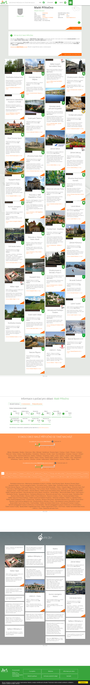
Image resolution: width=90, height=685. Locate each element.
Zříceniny (29, 151)
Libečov (62, 456)
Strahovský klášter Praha (71, 496)
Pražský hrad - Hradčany (33, 499)
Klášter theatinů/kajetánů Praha (15, 499)
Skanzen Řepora (34, 490)
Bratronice (28, 452)
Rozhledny (8, 72)
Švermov (26, 459)
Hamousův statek (67, 494)
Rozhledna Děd (77, 494)
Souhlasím (83, 682)
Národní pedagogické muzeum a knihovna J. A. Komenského (26, 505)
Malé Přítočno (43, 7)
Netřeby (26, 457)
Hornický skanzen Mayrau (12, 487)
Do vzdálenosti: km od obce (40, 441)
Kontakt (69, 676)
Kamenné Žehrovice (24, 456)
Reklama (50, 671)
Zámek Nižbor (54, 492)
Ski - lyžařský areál (70, 276)
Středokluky (14, 459)
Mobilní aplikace (32, 676)
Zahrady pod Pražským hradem (69, 503)
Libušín (67, 456)
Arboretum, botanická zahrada (53, 184)
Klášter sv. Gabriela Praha (73, 498)
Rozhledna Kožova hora (17, 483)
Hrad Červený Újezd (58, 483)
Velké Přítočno (54, 459)
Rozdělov (66, 457)
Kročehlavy (46, 456)
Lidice (72, 456)
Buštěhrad (46, 452)
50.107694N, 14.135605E (47, 17)
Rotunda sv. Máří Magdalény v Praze (18, 489)
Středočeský (45, 13)
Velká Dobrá (45, 459)
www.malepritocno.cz (71, 17)
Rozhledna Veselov (62, 485)
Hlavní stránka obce (76, 28)
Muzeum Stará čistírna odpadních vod (20, 501)
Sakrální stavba (8, 282)
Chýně (67, 452)
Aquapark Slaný (11, 490)
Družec (49, 454)
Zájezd (73, 459)
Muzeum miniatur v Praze (55, 496)
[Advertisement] (45, 386)
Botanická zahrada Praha (53, 494)
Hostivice (68, 454)
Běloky (9, 452)
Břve (34, 452)
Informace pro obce (69, 671)
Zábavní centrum (9, 202)
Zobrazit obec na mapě (18, 46)
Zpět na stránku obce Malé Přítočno (72, 54)
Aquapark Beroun (24, 494)
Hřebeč (81, 454)
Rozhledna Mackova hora (62, 499)
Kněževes (39, 456)
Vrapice (67, 459)
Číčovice (72, 452)
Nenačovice (19, 457)
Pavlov (37, 457)
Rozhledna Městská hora (37, 494)
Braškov (22, 452)
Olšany (32, 457)
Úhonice (32, 459)
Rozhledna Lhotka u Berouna (59, 489)
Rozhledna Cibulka (12, 494)
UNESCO (49, 345)
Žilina (77, 459)
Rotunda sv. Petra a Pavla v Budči (39, 489)
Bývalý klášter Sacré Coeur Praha (19, 503)
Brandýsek (15, 452)
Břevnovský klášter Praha (67, 492)
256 (67, 14)
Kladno (43, 16)
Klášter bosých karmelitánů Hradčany (40, 498)
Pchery (42, 457)
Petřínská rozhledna (59, 498)
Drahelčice (36, 454)
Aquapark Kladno (14, 485)
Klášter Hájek (52, 485)
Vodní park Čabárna (27, 487)
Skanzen (29, 72)
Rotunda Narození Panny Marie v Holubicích (36, 492)
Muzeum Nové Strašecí (18, 496)
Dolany (19, 454)
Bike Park (61, 476)
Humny (10, 456)
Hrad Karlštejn (35, 503)
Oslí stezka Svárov (42, 485)
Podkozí (56, 457)
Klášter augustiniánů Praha (49, 506)
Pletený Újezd (49, 457)
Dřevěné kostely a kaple (51, 266)
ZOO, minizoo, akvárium (10, 242)
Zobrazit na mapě (13, 113)
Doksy (14, 454)
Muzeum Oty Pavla (75, 485)
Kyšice (52, 456)
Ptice (61, 457)
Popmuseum (80, 492)
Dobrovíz (9, 454)
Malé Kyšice (11, 457)
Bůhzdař (39, 452)
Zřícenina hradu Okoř (78, 487)
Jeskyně (69, 110)
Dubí (53, 454)
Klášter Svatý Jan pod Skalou (14, 492)
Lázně (69, 202)
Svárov (21, 459)
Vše (3, 473)
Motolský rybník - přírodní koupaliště (72, 490)
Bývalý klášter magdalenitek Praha (30, 506)
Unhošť (38, 459)
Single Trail (68, 476)
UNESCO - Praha (37, 508)
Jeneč (15, 456)
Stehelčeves (77, 457)
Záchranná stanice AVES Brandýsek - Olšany (47, 487)
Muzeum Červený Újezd (72, 483)
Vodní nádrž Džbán (22, 490)
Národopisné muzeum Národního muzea (67, 501)
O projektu (32, 671)
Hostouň (74, 454)
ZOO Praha (61, 506)
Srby (71, 457)
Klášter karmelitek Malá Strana (75, 506)
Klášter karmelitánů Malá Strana (49, 503)
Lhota (57, 456)
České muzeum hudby (12, 506)
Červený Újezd (54, 452)
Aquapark (8, 175)
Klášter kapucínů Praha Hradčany (18, 498)
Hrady (8, 133)
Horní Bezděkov (60, 454)
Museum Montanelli (48, 499)
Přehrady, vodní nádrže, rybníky (32, 310)
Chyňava (62, 452)
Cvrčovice (79, 452)
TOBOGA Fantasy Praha (76, 489)
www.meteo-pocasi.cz (44, 427)
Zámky (49, 144)
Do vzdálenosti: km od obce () (38, 463)
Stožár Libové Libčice (77, 499)
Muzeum (8, 95)
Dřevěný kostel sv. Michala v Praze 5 (43, 501)
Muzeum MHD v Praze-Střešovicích (36, 496)
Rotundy (29, 190)
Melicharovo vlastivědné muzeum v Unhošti (38, 483)
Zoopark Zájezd (66, 487)
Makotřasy (78, 456)
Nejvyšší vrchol (53, 476)
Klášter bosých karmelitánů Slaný (50, 490)
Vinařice (62, 459)
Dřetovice (43, 454)
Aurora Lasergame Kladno (28, 485)
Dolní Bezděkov (26, 454)
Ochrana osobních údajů (50, 676)
